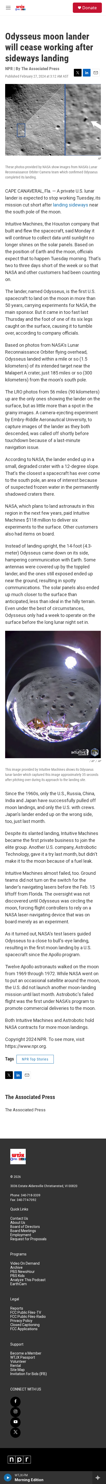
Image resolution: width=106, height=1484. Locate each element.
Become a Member (25, 1353)
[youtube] (15, 1422)
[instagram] (15, 1412)
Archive (16, 1268)
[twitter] (15, 1432)
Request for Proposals (28, 1239)
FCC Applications (24, 1329)
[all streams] (99, 1477)
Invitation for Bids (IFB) (28, 1374)
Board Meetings (23, 1231)
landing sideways (70, 205)
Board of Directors (25, 1227)
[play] (8, 1477)
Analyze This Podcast (28, 1280)
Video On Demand (25, 1263)
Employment (20, 1235)
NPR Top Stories (35, 1059)
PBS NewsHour (22, 1272)
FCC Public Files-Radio (28, 1317)
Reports (16, 1308)
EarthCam (18, 1284)
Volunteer (18, 1362)
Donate (89, 7)
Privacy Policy (21, 1321)
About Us (17, 1223)
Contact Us (19, 1218)
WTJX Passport (22, 1357)
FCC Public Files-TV (25, 1312)
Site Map (17, 1370)
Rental (15, 1366)
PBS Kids (17, 1276)
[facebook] (15, 1402)
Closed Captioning (25, 1325)
